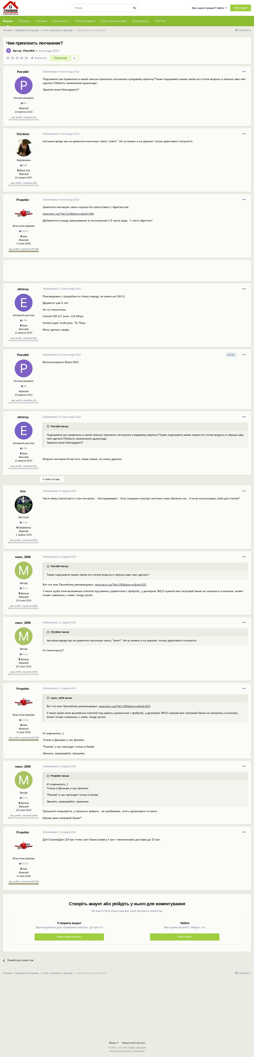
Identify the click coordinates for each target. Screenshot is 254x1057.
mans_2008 (23, 557)
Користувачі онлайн (114, 21)
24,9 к (24, 231)
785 (24, 320)
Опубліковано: (61, 71)
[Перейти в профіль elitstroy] (24, 303)
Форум (8, 21)
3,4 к (25, 588)
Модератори (141, 21)
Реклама (41, 21)
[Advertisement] (115, 272)
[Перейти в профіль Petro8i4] (8, 50)
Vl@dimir (22, 134)
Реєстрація (240, 8)
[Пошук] (134, 8)
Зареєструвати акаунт (69, 936)
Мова (113, 1042)
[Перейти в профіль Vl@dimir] (24, 147)
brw (23, 491)
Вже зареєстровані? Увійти (208, 8)
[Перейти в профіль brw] (24, 505)
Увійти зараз (185, 936)
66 (25, 103)
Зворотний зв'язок (133, 1042)
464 (24, 165)
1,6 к (25, 522)
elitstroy (23, 289)
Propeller (22, 199)
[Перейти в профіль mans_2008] (24, 570)
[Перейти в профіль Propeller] (24, 213)
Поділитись (40, 58)
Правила (24, 21)
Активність (60, 21)
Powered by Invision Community (127, 1051)
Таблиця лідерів (84, 21)
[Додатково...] (244, 71)
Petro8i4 (28, 50)
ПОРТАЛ (160, 21)
